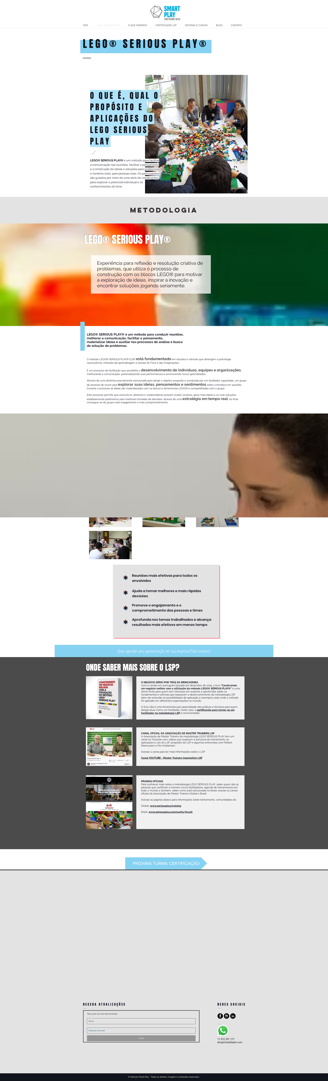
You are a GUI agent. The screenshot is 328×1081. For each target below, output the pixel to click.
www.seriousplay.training (165, 805)
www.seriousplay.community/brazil (171, 812)
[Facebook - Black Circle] (220, 1016)
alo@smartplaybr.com (229, 1042)
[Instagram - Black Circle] (226, 1016)
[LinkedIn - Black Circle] (233, 1016)
